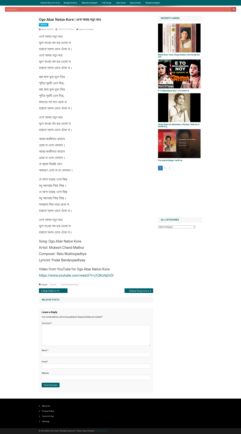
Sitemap (46, 421)
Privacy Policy (48, 411)
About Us (46, 406)
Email (45, 362)
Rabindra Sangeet (89, 3)
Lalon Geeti (121, 3)
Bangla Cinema (70, 3)
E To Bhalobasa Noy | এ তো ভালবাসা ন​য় (173, 91)
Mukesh (44, 25)
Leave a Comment (86, 29)
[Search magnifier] (233, 9)
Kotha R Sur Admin (66, 29)
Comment (47, 323)
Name (45, 350)
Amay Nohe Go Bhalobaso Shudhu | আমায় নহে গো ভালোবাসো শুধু (178, 125)
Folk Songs (106, 3)
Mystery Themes (100, 431)
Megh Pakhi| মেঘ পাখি (51, 291)
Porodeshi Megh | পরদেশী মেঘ (170, 160)
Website (45, 373)
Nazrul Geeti (135, 3)
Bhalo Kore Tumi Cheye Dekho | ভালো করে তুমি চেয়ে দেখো (179, 56)
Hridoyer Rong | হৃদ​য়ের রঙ (139, 291)
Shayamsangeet (152, 3)
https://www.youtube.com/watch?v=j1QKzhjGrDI (76, 275)
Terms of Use (48, 416)
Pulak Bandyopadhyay (70, 284)
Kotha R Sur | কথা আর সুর (50, 3)
